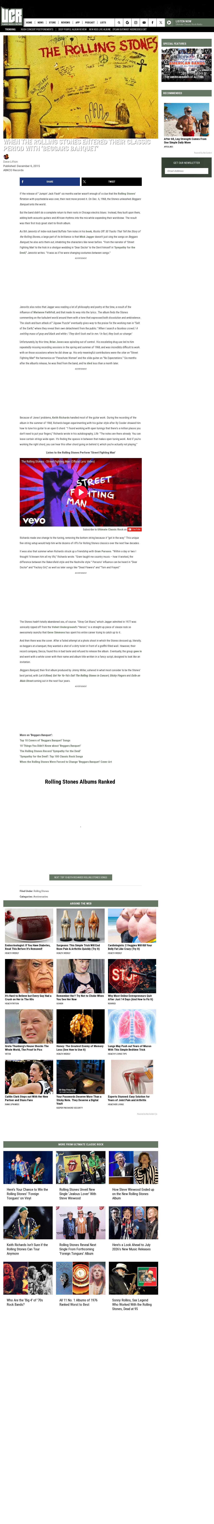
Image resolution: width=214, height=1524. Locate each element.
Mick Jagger (87, 236)
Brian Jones (57, 342)
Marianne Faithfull (44, 312)
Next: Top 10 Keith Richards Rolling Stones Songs (80, 877)
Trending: (10, 29)
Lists (103, 22)
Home (29, 22)
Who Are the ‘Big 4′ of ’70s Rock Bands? (25, 1302)
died (89, 363)
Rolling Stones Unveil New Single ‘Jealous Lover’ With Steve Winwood (77, 1194)
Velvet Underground (64, 627)
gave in (137, 651)
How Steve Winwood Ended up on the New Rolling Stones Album (133, 1194)
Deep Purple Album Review (73, 29)
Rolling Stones (126, 193)
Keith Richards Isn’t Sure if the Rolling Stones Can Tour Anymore (27, 1249)
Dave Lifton (10, 161)
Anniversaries (40, 896)
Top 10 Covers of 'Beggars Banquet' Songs (45, 740)
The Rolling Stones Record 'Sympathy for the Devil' (50, 751)
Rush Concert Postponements (37, 29)
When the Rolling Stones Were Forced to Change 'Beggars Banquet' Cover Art (66, 761)
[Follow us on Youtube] (144, 22)
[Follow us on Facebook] (152, 22)
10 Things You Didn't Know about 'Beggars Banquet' (50, 745)
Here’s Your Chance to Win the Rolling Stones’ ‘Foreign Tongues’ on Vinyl (27, 1194)
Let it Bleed (45, 675)
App (78, 22)
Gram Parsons (103, 551)
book (89, 231)
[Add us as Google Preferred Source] (127, 22)
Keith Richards (61, 417)
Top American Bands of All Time (184, 77)
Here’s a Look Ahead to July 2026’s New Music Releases (131, 1247)
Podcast (90, 22)
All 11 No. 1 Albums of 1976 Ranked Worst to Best (78, 1302)
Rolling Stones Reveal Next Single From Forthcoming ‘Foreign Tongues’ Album (77, 1249)
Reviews (65, 22)
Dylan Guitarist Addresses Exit (130, 29)
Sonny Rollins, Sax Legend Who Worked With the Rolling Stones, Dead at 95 (132, 1304)
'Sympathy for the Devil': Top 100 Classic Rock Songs (51, 756)
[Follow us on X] (161, 22)
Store (52, 22)
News (40, 22)
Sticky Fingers (118, 675)
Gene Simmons (56, 632)
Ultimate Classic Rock (110, 529)
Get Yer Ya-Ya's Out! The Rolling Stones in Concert (81, 675)
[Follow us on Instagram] (136, 22)
